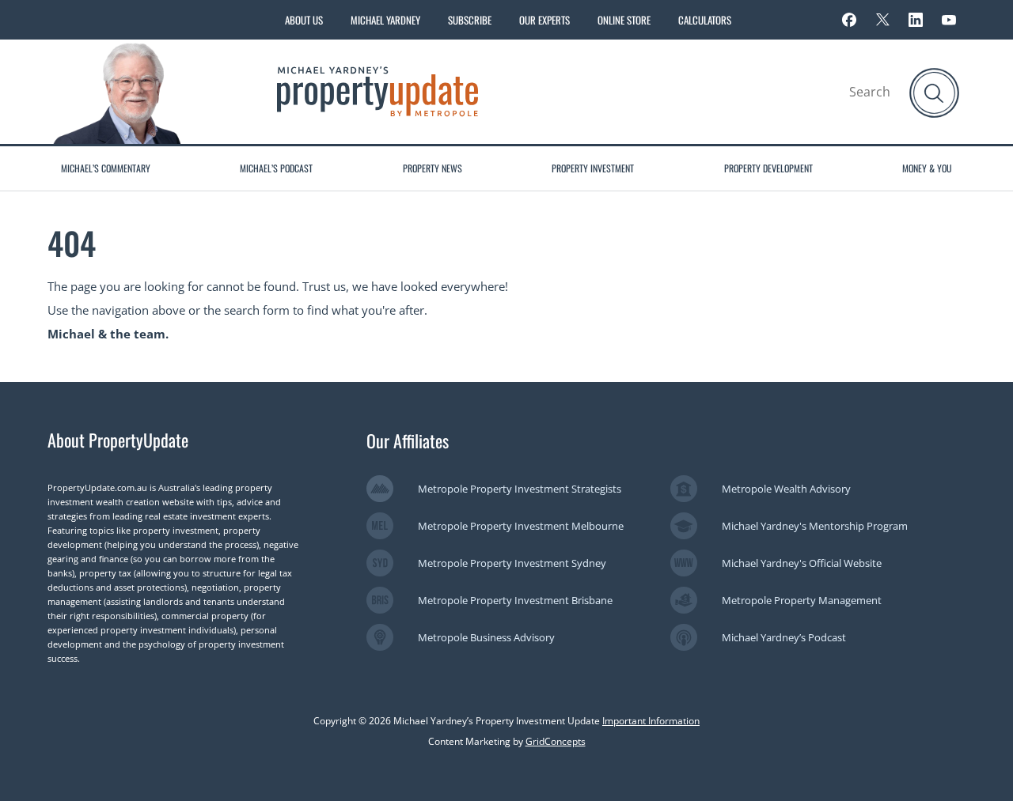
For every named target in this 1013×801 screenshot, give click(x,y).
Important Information (651, 720)
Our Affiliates (407, 440)
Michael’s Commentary (105, 168)
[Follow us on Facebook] (849, 20)
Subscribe (469, 20)
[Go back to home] (377, 90)
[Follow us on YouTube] (949, 20)
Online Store (624, 20)
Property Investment (593, 168)
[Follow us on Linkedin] (915, 20)
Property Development (768, 168)
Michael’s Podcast (276, 168)
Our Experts (544, 20)
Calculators (704, 20)
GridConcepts (555, 741)
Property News (432, 168)
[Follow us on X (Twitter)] (882, 20)
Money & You (927, 168)
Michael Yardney (385, 20)
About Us (304, 20)
